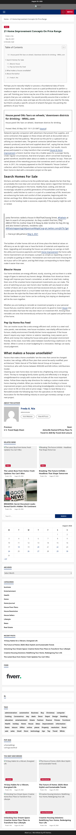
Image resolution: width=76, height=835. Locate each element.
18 (19, 547)
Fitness (57, 720)
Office (22, 727)
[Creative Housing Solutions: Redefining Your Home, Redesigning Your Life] (55, 804)
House (64, 308)
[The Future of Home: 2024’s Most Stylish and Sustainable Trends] (55, 771)
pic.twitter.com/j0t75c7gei (57, 228)
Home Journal (9, 603)
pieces (36, 727)
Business (34, 713)
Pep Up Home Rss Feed (18, 67)
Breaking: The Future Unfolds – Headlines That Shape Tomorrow (53, 472)
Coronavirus (19, 716)
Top (48, 731)
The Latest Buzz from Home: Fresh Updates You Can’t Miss (19, 472)
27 (38, 551)
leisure (14, 727)
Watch (70, 12)
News (6, 27)
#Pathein (62, 217)
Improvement (47, 724)
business (7, 587)
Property (45, 727)
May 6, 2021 (32, 234)
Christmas (50, 713)
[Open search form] (58, 12)
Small (19, 731)
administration (11, 713)
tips (43, 731)
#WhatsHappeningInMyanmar (19, 228)
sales (13, 731)
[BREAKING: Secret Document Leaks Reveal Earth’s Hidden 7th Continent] (20, 490)
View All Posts (43, 416)
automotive (24, 713)
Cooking (8, 716)
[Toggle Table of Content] (62, 47)
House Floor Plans (11, 607)
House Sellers (9, 615)
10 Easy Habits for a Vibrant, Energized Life (21, 641)
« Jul (5, 559)
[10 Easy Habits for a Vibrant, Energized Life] (20, 771)
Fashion (40, 720)
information (61, 724)
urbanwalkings (9, 745)
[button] (4, 12)
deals (33, 716)
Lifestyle (7, 619)
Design (55, 716)
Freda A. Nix (9, 36)
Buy (42, 713)
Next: (56, 430)
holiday (16, 724)
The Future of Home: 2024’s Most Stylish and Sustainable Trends (29, 645)
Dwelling (63, 716)
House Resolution (11, 611)
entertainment (21, 720)
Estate (32, 720)
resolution (55, 727)
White (62, 731)
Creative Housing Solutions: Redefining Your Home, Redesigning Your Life (33, 653)
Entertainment (10, 591)
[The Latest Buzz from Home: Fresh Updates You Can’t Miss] (20, 457)
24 (9, 551)
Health (6, 595)
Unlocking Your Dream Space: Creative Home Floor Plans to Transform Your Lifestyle (37, 649)
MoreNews (37, 833)
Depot (47, 716)
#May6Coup (38, 228)
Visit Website (27, 416)
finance (49, 720)
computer (61, 713)
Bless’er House (15, 64)
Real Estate (8, 627)
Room (64, 727)
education (9, 720)
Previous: (14, 428)
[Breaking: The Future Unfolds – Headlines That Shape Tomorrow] (55, 457)
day (27, 716)
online (29, 727)
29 (57, 551)
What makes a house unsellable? (19, 70)
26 (28, 551)
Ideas (38, 724)
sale (6, 731)
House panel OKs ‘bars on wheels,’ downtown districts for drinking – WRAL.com (38, 55)
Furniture (66, 720)
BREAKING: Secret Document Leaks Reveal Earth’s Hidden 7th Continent (20, 505)
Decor (40, 716)
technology (35, 731)
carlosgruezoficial (10, 748)
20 (38, 547)
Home (6, 599)
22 (57, 547)
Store (26, 731)
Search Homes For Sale (15, 60)
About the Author (13, 74)
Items (7, 727)
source (43, 128)
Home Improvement (49, 252)
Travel (55, 731)
